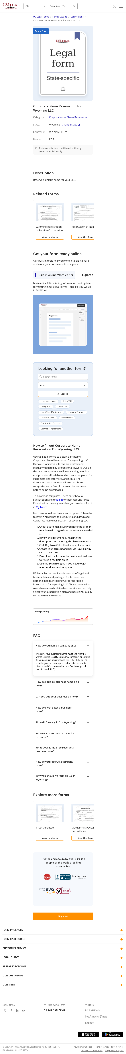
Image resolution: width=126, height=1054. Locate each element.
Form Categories (13, 939)
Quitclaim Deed (47, 417)
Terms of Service (101, 1047)
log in (59, 499)
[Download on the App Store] (89, 1034)
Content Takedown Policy (92, 1050)
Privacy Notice (117, 1047)
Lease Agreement (48, 401)
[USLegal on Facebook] (11, 1010)
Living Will (67, 401)
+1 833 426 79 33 (54, 1009)
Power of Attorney (76, 412)
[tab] (54, 275)
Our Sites (8, 984)
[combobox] (36, 6)
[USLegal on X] (4, 1010)
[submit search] (74, 6)
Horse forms (67, 417)
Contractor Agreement (51, 428)
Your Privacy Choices (83, 1047)
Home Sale (62, 406)
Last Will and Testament (51, 412)
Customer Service (14, 948)
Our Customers (13, 975)
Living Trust (46, 406)
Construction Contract (50, 423)
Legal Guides (10, 957)
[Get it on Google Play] (113, 1034)
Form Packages (12, 930)
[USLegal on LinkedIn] (17, 1010)
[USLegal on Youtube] (23, 1010)
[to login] (114, 6)
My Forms (41, 507)
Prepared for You (14, 966)
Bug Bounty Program (114, 1050)
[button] (121, 6)
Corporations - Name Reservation (68, 117)
